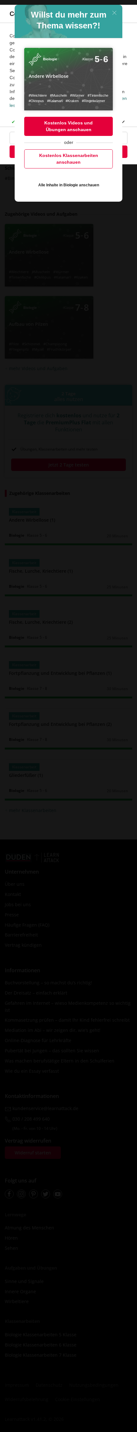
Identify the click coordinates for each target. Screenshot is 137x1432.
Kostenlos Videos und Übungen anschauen (68, 126)
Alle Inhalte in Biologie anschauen (68, 185)
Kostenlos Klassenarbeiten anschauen (68, 159)
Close (114, 13)
